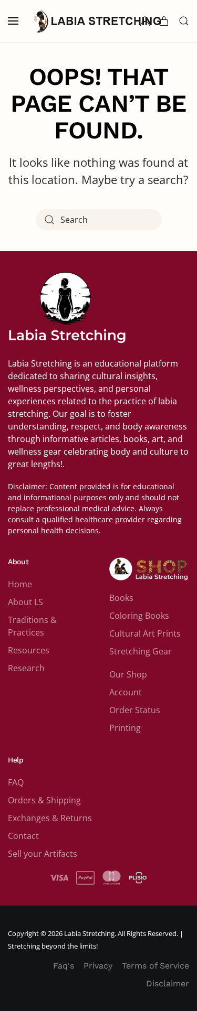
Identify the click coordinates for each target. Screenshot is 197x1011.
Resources (28, 650)
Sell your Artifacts (42, 853)
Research (26, 668)
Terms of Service (155, 966)
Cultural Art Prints (145, 633)
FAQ (16, 782)
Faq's (63, 966)
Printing (125, 728)
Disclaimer (167, 983)
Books (121, 598)
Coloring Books (139, 615)
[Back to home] (98, 21)
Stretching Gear (140, 651)
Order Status (134, 710)
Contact (23, 836)
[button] (13, 21)
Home (20, 584)
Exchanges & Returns (50, 818)
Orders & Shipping (44, 800)
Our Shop (128, 674)
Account (125, 692)
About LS (25, 602)
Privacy (98, 966)
